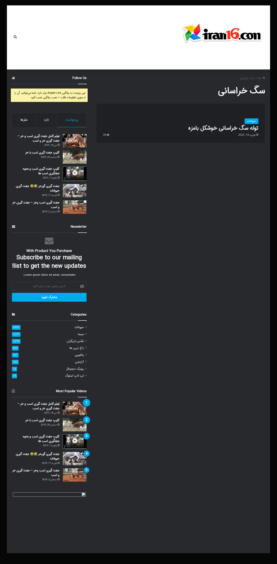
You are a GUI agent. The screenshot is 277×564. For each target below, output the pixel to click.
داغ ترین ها (76, 348)
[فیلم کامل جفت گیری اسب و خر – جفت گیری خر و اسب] (75, 140)
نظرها (24, 119)
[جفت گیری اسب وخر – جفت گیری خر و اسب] (75, 207)
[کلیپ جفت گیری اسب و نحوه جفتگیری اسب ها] (75, 174)
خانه (119, 37)
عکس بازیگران (75, 341)
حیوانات (79, 327)
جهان (106, 37)
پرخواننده (72, 119)
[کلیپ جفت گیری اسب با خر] (75, 157)
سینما (81, 334)
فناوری (73, 37)
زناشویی (79, 355)
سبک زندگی (48, 37)
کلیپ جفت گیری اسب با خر (42, 152)
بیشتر (28, 37)
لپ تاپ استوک (74, 376)
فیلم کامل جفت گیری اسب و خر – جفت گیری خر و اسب (39, 138)
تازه (46, 119)
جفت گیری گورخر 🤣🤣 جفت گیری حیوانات (38, 188)
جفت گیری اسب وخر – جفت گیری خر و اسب (36, 204)
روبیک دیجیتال (75, 369)
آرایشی (79, 362)
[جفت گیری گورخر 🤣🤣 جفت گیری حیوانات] (75, 190)
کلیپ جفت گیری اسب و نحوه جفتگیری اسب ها (41, 171)
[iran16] (222, 35)
